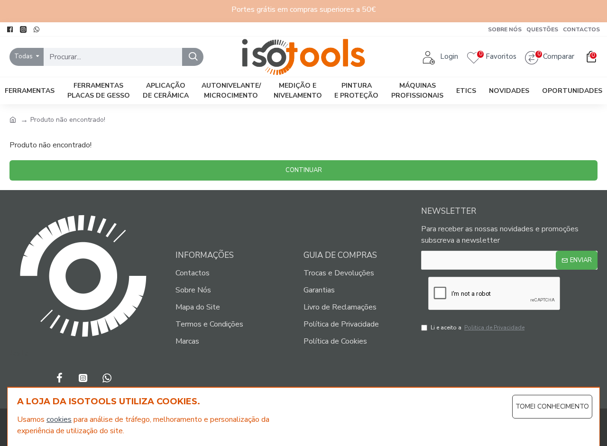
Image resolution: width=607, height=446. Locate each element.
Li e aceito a (477, 327)
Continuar (303, 170)
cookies (59, 419)
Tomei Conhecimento (552, 406)
